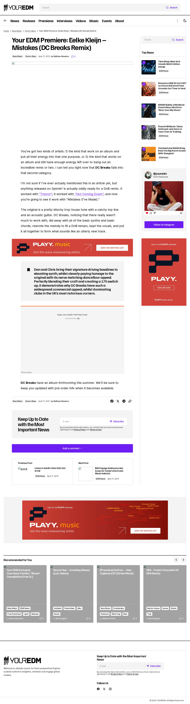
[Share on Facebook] (112, 401)
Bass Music (17, 31)
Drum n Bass (30, 31)
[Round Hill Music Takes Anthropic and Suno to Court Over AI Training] (148, 132)
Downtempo (118, 608)
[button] (5, 20)
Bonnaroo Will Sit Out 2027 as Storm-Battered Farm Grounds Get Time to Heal (172, 86)
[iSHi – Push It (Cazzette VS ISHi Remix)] (164, 594)
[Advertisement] (163, 272)
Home (6, 31)
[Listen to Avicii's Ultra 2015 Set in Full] (42, 472)
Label (26, 614)
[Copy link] (130, 401)
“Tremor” (45, 194)
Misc (80, 608)
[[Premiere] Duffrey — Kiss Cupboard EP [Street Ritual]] (118, 594)
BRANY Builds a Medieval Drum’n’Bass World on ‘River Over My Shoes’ (171, 107)
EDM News (40, 476)
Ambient (57, 608)
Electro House (153, 608)
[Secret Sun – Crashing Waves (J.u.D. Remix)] (71, 594)
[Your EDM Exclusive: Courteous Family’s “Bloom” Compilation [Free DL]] (25, 594)
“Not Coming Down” (88, 194)
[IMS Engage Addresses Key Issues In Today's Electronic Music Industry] (102, 472)
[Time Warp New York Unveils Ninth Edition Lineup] (148, 67)
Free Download (14, 614)
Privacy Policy (80, 429)
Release (35, 614)
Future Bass (69, 608)
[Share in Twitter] (118, 401)
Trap (149, 614)
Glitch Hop (116, 614)
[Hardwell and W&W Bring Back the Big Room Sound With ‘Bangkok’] (148, 154)
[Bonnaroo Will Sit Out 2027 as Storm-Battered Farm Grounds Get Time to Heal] (148, 89)
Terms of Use (96, 429)
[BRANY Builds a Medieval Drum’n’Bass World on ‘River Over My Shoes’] (148, 110)
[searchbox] (102, 7)
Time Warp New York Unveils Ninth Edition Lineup (169, 64)
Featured (105, 614)
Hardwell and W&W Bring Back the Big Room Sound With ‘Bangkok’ (172, 151)
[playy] (72, 247)
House (165, 608)
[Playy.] (95, 520)
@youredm (160, 173)
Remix (56, 614)
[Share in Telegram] (124, 401)
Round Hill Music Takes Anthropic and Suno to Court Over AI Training (170, 129)
